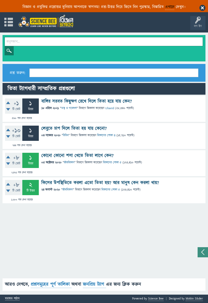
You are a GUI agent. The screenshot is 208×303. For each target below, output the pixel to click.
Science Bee (156, 298)
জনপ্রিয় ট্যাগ (94, 284)
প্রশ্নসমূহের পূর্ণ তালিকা (51, 284)
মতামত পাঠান (12, 298)
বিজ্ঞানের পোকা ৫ (112, 162)
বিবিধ (65, 135)
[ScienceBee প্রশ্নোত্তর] (45, 21)
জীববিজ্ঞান (69, 162)
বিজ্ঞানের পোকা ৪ (106, 135)
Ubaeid (109, 108)
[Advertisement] (104, 242)
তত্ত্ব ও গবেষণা (69, 108)
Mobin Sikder (194, 298)
